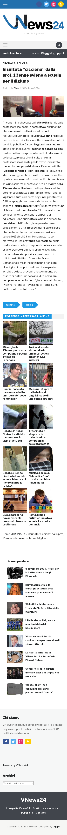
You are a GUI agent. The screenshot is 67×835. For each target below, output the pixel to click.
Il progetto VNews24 (18, 808)
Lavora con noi (50, 808)
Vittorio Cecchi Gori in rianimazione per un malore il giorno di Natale (42, 640)
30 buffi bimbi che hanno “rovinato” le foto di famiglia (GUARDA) (42, 608)
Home (6, 534)
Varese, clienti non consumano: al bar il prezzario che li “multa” (39, 688)
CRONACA (9, 63)
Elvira (17, 88)
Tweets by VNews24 (15, 765)
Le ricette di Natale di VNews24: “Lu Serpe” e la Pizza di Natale (40, 656)
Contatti (41, 812)
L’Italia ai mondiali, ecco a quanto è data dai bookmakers (40, 624)
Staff (36, 808)
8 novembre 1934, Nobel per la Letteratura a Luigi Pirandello (42, 572)
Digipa (56, 826)
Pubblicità (27, 812)
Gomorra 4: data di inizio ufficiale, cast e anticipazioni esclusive (42, 672)
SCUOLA (22, 63)
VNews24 (34, 799)
